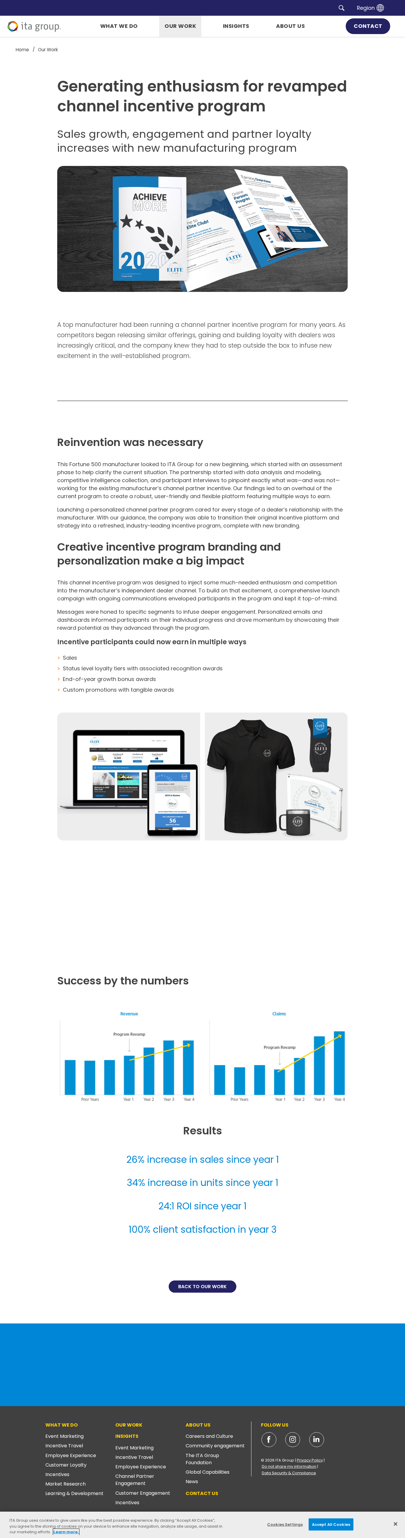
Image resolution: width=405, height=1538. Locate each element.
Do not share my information (289, 1466)
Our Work (128, 1425)
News (192, 1481)
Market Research (65, 1484)
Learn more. (66, 1532)
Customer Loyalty (66, 1465)
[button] (341, 7)
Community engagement (215, 1445)
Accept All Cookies (331, 1524)
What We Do (61, 1425)
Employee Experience (70, 1455)
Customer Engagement (142, 1493)
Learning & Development (74, 1493)
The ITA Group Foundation (202, 1459)
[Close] (395, 1523)
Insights (126, 1436)
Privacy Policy (310, 1460)
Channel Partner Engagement (134, 1480)
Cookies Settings (285, 1524)
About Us (198, 1425)
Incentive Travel (64, 1445)
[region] (202, 1525)
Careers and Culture (209, 1436)
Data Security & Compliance (289, 1472)
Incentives (57, 1474)
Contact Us (202, 1493)
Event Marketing (64, 1436)
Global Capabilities (207, 1472)
